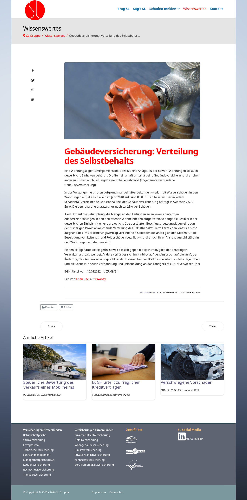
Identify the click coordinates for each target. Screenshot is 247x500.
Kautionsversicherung (36, 464)
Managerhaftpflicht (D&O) (38, 459)
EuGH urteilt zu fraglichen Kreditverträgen (116, 384)
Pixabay (100, 279)
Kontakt (216, 9)
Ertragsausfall (31, 445)
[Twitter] (33, 80)
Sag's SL (139, 9)
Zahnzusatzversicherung (90, 459)
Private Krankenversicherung (92, 454)
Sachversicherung (34, 440)
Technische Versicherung (38, 450)
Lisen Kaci (82, 279)
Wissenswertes (194, 9)
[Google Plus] (33, 90)
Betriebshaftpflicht (34, 435)
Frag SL (123, 9)
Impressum (99, 492)
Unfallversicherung (86, 440)
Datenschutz (117, 492)
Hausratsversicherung (88, 450)
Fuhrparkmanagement (36, 454)
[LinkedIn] (32, 100)
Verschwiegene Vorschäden (186, 382)
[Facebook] (33, 70)
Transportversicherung (37, 474)
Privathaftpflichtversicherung (92, 435)
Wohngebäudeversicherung (92, 445)
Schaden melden (162, 9)
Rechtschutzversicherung (38, 469)
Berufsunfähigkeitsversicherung (94, 464)
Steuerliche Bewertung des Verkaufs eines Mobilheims (48, 384)
